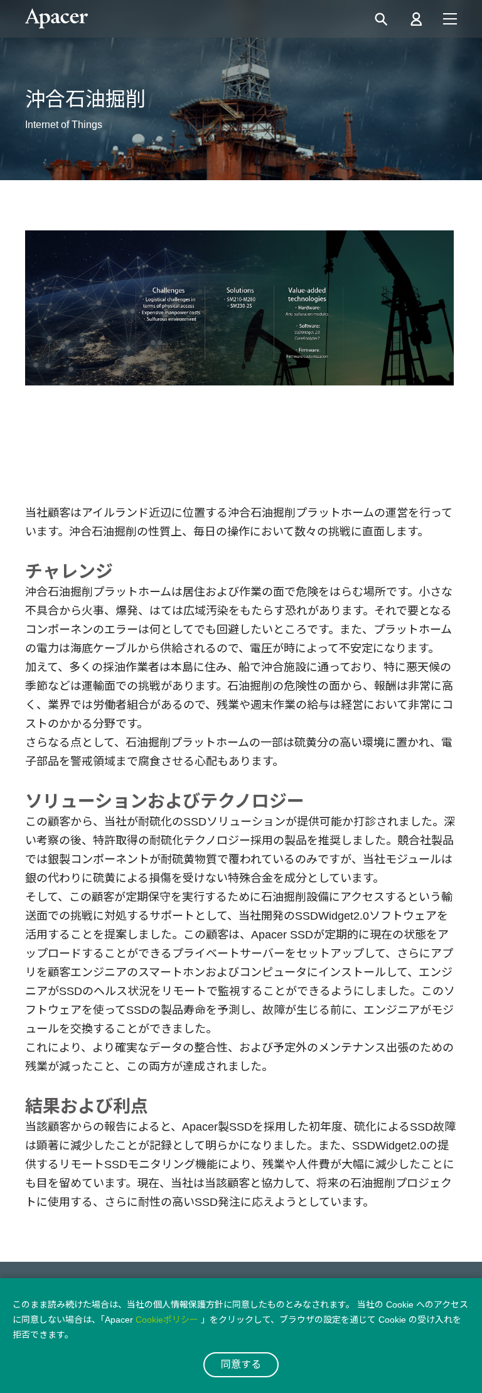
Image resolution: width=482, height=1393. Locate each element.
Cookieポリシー (167, 1320)
